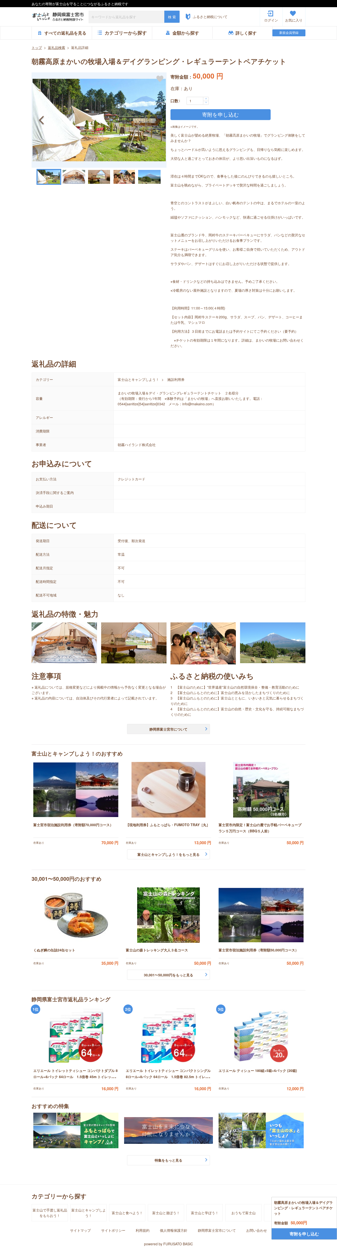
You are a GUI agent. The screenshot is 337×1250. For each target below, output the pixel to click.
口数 (174, 100)
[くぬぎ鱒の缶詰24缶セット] (75, 915)
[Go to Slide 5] (149, 177)
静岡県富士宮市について (168, 729)
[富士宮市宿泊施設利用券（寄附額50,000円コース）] (261, 915)
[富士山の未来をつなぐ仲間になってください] (168, 1130)
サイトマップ (80, 1230)
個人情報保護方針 (173, 1230)
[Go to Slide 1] (49, 177)
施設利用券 (176, 379)
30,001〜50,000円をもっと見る (168, 974)
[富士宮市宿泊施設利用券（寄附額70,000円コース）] (75, 789)
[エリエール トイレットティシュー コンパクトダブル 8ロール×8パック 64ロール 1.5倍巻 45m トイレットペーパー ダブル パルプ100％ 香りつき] (75, 1035)
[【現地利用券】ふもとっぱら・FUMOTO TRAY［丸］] (168, 789)
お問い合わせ (256, 1230)
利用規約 (143, 1230)
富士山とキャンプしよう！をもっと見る (168, 854)
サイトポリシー (113, 1230)
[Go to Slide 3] (99, 177)
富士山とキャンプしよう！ (138, 379)
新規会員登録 (289, 32)
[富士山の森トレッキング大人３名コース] (168, 915)
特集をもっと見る (168, 1160)
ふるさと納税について (210, 16)
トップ (37, 47)
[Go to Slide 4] (124, 177)
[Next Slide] (157, 120)
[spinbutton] (197, 100)
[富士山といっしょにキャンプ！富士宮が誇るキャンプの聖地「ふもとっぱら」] (76, 1130)
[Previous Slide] (41, 120)
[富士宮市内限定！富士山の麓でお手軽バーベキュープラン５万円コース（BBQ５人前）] (261, 789)
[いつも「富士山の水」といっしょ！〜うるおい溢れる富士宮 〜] (261, 1130)
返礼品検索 (56, 47)
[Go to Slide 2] (74, 177)
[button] (99, 120)
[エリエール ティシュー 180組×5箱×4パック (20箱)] (261, 1035)
